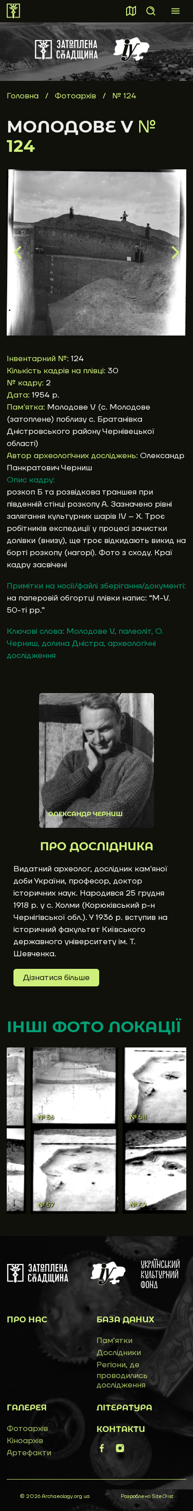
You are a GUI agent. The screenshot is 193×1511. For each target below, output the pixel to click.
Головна (23, 96)
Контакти (120, 1429)
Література (124, 1408)
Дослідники (118, 1353)
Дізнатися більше (56, 977)
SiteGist (162, 1496)
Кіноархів (25, 1441)
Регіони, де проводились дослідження (122, 1375)
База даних (125, 1320)
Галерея (27, 1408)
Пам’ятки (114, 1340)
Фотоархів (76, 96)
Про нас (27, 1320)
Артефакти (29, 1453)
